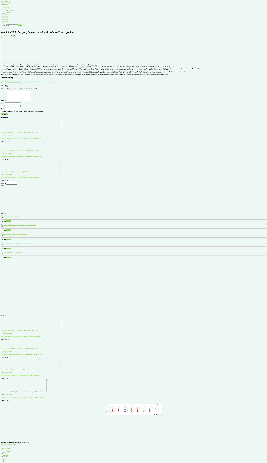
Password (3, 183)
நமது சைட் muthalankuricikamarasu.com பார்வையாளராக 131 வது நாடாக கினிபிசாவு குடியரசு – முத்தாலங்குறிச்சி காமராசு (29, 82)
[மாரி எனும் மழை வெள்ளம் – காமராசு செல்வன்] (12, 252)
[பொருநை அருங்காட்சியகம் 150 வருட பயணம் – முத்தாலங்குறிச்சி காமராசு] (18, 225)
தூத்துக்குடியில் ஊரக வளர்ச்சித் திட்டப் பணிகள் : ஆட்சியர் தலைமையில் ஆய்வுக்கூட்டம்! (21, 132)
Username (3, 182)
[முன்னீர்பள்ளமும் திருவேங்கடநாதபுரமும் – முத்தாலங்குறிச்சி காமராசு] (17, 243)
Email (2, 106)
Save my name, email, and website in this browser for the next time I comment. (22, 111)
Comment (4, 100)
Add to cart (8, 221)
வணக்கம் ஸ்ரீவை (5, 36)
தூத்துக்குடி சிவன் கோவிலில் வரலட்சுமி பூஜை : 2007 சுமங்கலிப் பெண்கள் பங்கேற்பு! (19, 171)
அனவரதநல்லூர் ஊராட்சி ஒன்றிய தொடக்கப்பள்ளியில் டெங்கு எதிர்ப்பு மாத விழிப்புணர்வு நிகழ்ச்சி (25, 81)
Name (3, 103)
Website (3, 109)
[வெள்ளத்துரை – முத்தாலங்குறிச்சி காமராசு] (11, 216)
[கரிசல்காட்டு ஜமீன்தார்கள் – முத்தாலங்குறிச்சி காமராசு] (14, 234)
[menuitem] (6, 447)
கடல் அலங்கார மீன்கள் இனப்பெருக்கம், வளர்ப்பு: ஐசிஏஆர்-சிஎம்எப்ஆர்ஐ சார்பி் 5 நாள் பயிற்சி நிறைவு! (23, 392)
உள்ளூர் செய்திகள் (7, 28)
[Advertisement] (42, 200)
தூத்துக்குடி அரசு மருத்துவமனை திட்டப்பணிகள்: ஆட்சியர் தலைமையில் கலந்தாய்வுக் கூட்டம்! (22, 150)
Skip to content (4, 1)
